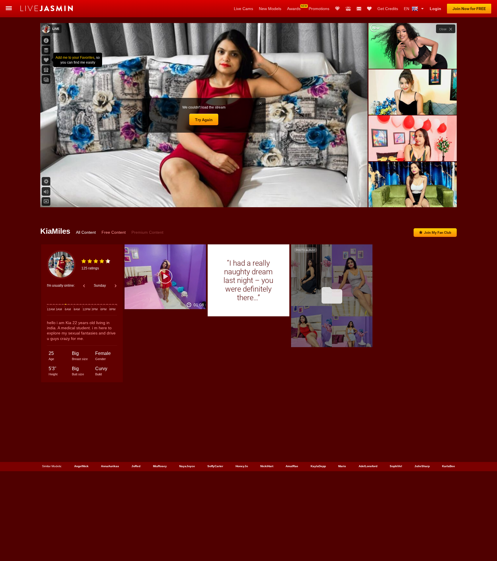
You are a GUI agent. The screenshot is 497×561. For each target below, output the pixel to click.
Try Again (204, 119)
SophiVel (396, 466)
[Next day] (115, 285)
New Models (270, 8)
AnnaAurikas (110, 466)
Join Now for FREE (469, 8)
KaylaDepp (318, 466)
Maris (342, 466)
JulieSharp (422, 466)
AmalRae (292, 466)
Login (435, 8)
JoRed (135, 466)
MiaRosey (160, 466)
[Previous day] (84, 285)
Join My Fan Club (437, 233)
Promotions (319, 8)
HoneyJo (242, 466)
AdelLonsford (368, 466)
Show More (412, 197)
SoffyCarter (215, 466)
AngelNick (81, 466)
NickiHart (266, 466)
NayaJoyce (187, 466)
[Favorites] (369, 8)
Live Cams (243, 8)
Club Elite (337, 8)
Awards (294, 8)
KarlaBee (448, 466)
